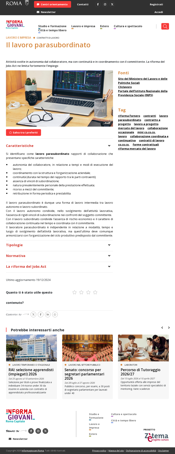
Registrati (156, 4)
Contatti (82, 4)
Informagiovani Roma (33, 450)
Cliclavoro (125, 87)
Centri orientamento (54, 4)
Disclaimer (163, 450)
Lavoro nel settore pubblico (84, 364)
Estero (104, 26)
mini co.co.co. (146, 132)
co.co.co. (123, 144)
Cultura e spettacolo (128, 26)
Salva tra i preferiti (25, 132)
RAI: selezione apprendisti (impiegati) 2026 (31, 371)
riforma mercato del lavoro (137, 149)
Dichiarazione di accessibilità (141, 450)
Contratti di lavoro (48, 37)
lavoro (122, 136)
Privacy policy (99, 450)
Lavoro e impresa (83, 26)
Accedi (158, 12)
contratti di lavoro (151, 140)
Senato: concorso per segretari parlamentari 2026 (84, 374)
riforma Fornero (129, 116)
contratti (149, 116)
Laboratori (131, 364)
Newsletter (48, 12)
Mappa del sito (116, 450)
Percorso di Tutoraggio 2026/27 (140, 371)
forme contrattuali (146, 144)
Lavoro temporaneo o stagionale (31, 364)
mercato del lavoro (131, 128)
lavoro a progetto (146, 124)
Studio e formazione (96, 415)
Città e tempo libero (52, 30)
